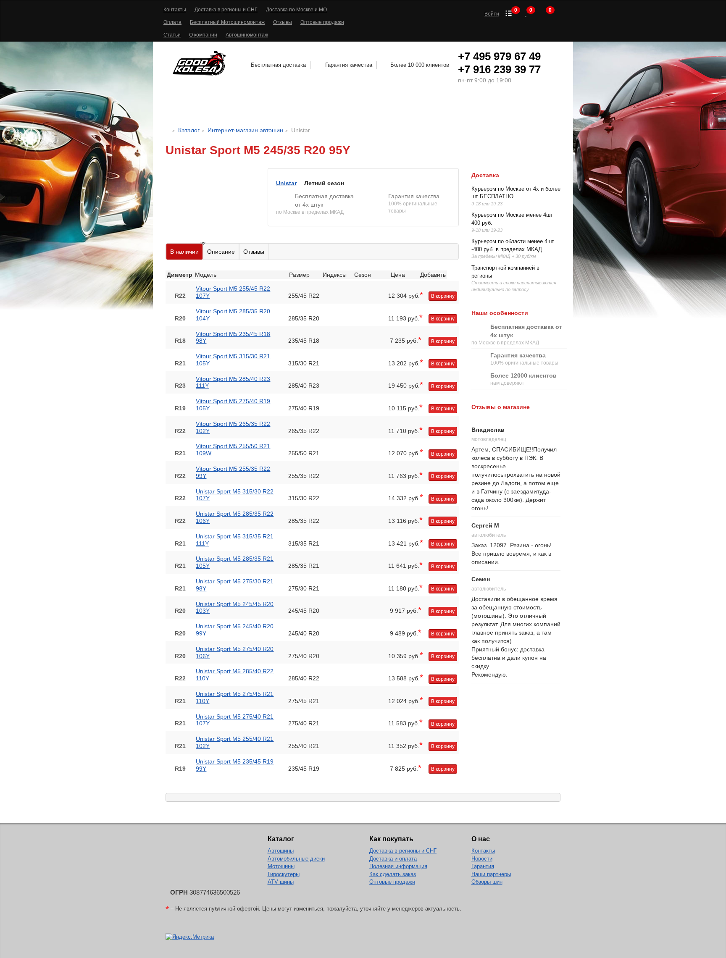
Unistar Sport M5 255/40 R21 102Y (235, 742)
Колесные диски (311, 107)
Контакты (174, 10)
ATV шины (281, 882)
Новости (481, 859)
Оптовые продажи (322, 22)
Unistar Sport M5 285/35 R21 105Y (235, 562)
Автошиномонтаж (247, 35)
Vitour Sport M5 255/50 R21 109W (233, 450)
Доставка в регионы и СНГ (226, 10)
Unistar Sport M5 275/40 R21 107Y (235, 720)
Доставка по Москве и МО (296, 10)
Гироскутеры (284, 874)
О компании (203, 35)
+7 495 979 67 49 (499, 56)
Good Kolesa (200, 63)
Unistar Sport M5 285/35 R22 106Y (235, 517)
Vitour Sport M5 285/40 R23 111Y (233, 382)
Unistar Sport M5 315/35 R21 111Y (235, 540)
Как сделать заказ (392, 874)
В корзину (443, 296)
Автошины (231, 107)
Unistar (286, 183)
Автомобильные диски (296, 859)
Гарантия (482, 866)
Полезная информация (398, 866)
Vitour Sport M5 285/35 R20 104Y (233, 315)
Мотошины (385, 107)
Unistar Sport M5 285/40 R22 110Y (235, 675)
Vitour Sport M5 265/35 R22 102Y (233, 427)
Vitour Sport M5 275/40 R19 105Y (233, 405)
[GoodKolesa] (168, 130)
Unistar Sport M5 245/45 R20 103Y (235, 607)
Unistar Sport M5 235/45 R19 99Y (235, 765)
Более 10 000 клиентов (419, 65)
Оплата (172, 22)
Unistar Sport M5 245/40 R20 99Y (235, 630)
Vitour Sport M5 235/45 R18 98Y (233, 337)
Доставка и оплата (393, 859)
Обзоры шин (486, 882)
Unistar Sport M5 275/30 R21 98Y (235, 585)
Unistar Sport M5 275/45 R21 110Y (235, 697)
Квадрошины (448, 107)
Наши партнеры (491, 874)
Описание (221, 251)
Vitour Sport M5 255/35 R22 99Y (233, 472)
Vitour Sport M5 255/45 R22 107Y (233, 292)
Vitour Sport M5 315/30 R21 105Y (233, 360)
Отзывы (282, 22)
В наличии (186, 249)
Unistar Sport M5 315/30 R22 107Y (235, 495)
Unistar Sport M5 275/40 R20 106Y (235, 652)
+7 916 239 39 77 (499, 69)
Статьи (172, 35)
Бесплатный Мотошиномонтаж (227, 22)
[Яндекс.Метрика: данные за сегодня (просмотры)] (190, 937)
